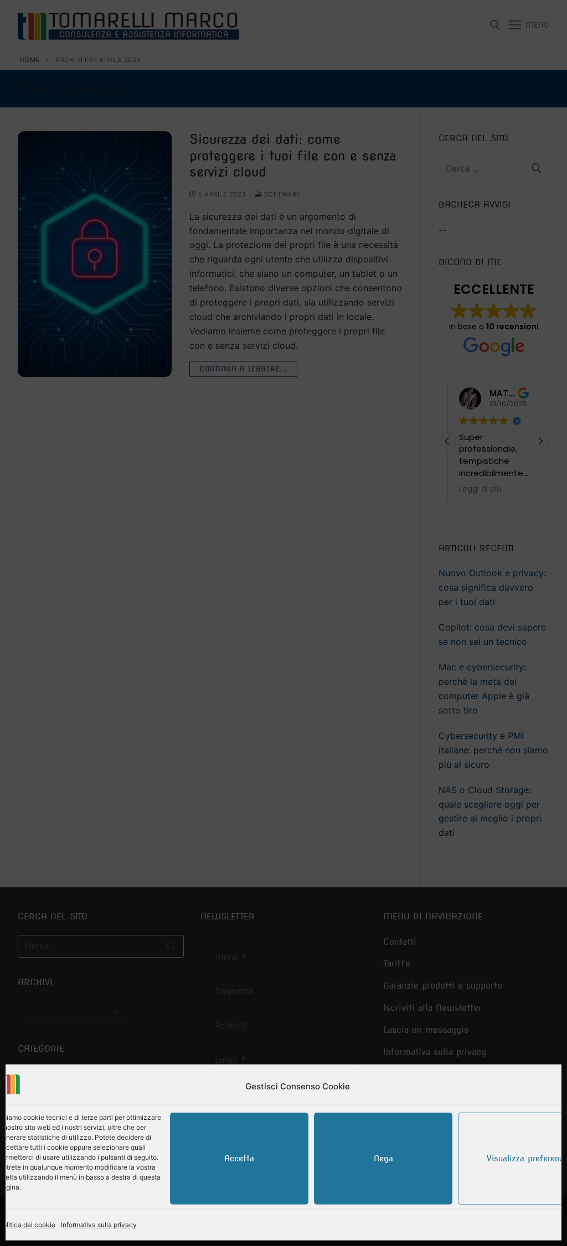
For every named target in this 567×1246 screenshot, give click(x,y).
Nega (383, 1159)
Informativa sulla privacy (99, 1225)
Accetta (239, 1159)
